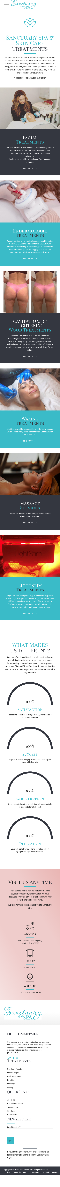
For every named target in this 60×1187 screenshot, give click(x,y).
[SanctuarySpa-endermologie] (30, 201)
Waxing (10, 1087)
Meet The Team (20, 1172)
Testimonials (12, 1107)
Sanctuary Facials (14, 1069)
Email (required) (14, 1127)
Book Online (12, 1115)
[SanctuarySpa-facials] (30, 108)
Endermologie (13, 1072)
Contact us (34, 1172)
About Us (11, 1100)
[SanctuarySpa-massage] (30, 474)
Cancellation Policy (15, 1103)
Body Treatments (14, 1076)
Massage (11, 1083)
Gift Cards (11, 1111)
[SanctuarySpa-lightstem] (30, 556)
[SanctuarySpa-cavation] (30, 292)
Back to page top (51, 1172)
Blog (8, 1172)
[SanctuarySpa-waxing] (30, 389)
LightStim (11, 1080)
